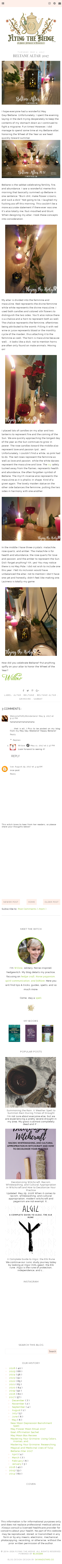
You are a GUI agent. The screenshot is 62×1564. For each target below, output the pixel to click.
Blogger (38, 1554)
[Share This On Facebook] (23, 691)
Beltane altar (47, 695)
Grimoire (25, 699)
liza (12, 767)
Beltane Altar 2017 (22, 1451)
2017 (12, 1397)
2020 (12, 1387)
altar (18, 695)
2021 (12, 1384)
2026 (12, 1368)
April (15, 1454)
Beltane (29, 695)
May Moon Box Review (24, 1435)
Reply (13, 734)
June (15, 1416)
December (18, 1400)
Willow (21, 746)
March (16, 1457)
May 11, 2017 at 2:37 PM (42, 746)
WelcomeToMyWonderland (24, 716)
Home (31, 902)
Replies (16, 740)
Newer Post (10, 902)
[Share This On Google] (37, 691)
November (18, 1403)
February (18, 1461)
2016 (12, 1467)
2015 (12, 1470)
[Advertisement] (31, 863)
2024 (12, 1374)
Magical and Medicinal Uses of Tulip (32, 1448)
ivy (49, 464)
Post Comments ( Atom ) (32, 909)
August (16, 1410)
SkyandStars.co (44, 1560)
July (15, 1413)
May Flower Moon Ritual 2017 (28, 1429)
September (19, 1407)
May (14, 1420)
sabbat (38, 699)
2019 (12, 1390)
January (17, 1464)
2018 (12, 1394)
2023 (12, 1378)
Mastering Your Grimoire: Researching (33, 1444)
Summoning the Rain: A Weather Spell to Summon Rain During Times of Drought (31, 1111)
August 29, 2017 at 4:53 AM (29, 767)
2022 (12, 1381)
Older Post (52, 902)
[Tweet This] (28, 691)
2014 (12, 1473)
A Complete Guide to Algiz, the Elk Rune (31, 1259)
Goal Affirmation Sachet (25, 1432)
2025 (12, 1371)
